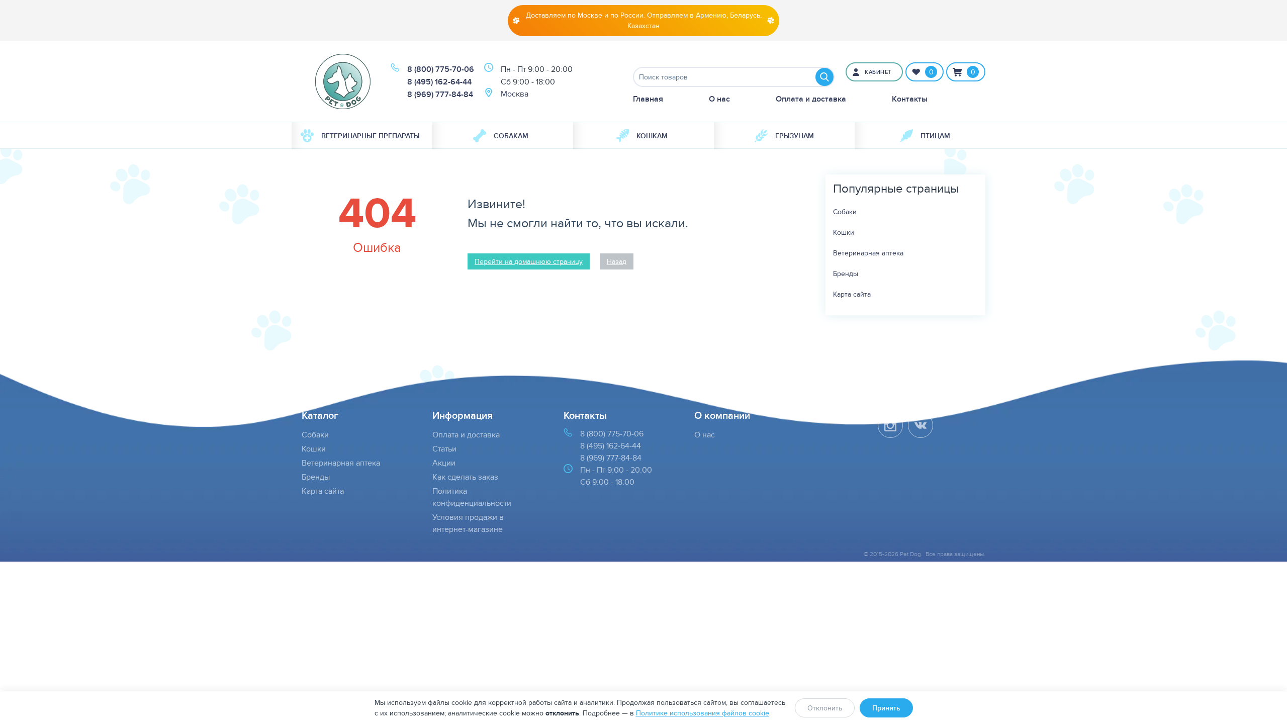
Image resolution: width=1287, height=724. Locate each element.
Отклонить (824, 708)
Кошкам (652, 136)
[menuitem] (362, 135)
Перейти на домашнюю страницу (529, 261)
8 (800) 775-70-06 (440, 69)
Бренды (845, 273)
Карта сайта (852, 294)
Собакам (511, 136)
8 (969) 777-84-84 (440, 94)
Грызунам (794, 136)
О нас (719, 99)
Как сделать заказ (465, 477)
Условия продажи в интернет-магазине (468, 523)
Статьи (444, 449)
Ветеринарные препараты (370, 136)
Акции (443, 463)
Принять (886, 708)
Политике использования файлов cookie (702, 713)
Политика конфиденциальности (471, 497)
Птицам (935, 136)
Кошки (843, 232)
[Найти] (824, 77)
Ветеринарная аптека (868, 253)
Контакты (910, 99)
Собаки (845, 212)
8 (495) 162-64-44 (439, 81)
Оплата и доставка (811, 99)
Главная (648, 99)
